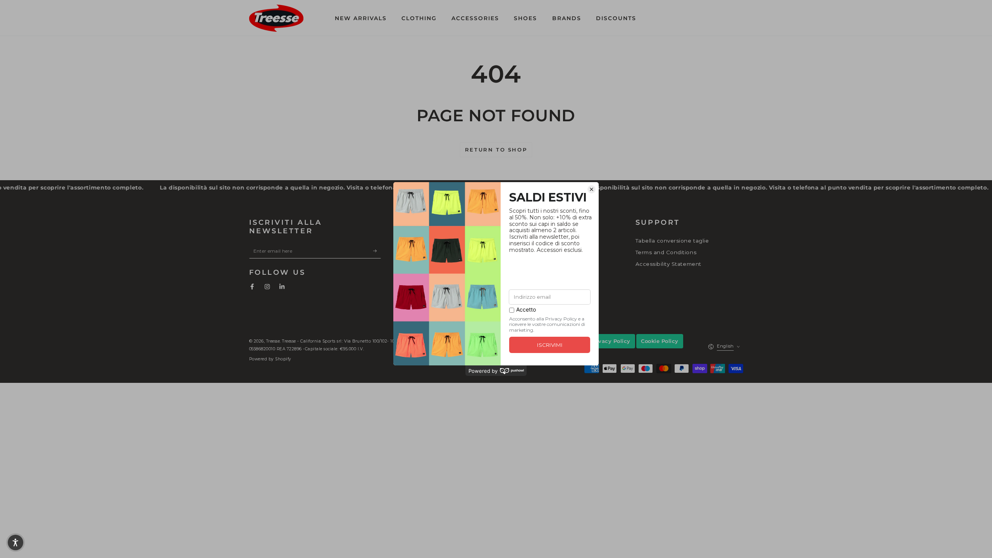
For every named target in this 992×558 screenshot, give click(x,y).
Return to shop (496, 149)
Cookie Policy (660, 341)
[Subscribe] (377, 250)
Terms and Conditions (666, 252)
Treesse (273, 341)
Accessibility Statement (668, 264)
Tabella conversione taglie (672, 241)
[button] (682, 18)
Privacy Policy (610, 341)
